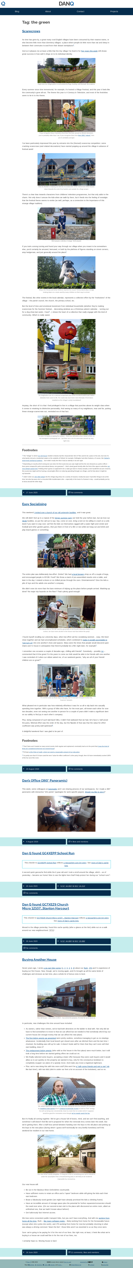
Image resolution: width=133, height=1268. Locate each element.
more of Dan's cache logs (68, 921)
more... (60, 1265)
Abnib (24, 521)
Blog (17, 11)
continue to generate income (69, 1108)
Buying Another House (39, 959)
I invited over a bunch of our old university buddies (55, 513)
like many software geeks (54, 1221)
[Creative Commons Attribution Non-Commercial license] (49, 1262)
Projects (114, 11)
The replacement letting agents (39, 1051)
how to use (67, 1262)
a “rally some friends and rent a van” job (92, 1066)
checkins (39, 1265)
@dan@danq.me (76, 1265)
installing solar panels (47, 1108)
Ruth (86, 968)
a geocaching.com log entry (75, 863)
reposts (52, 1265)
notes (46, 1265)
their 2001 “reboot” (84, 135)
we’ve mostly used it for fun (81, 1113)
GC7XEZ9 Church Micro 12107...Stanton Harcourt (57, 918)
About (48, 11)
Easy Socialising (34, 504)
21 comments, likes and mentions (85, 1252)
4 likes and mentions (79, 842)
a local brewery (78, 574)
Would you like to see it (94, 792)
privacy (105, 1262)
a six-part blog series (52, 968)
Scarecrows (31, 31)
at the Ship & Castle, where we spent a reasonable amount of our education (54, 752)
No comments (77, 493)
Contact (80, 11)
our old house (42, 456)
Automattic (52, 789)
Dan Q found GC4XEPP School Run (48, 853)
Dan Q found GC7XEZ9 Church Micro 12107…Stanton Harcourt (45, 906)
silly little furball (39, 477)
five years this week (89, 51)
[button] (66, 70)
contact (91, 1265)
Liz (102, 651)
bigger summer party (63, 518)
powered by (84, 1262)
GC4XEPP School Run (47, 863)
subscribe (105, 1265)
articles (32, 1265)
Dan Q (29, 1262)
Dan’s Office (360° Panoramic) (44, 780)
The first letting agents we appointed (41, 1038)
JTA (90, 968)
